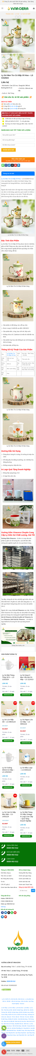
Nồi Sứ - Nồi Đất (7, 1001)
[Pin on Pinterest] (15, 165)
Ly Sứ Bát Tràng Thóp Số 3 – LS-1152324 (8, 677)
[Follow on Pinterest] (15, 912)
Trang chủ (10, 14)
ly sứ (10, 104)
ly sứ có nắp (14, 106)
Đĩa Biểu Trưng (20, 1030)
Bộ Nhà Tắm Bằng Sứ (17, 1028)
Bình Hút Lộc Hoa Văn (20, 1021)
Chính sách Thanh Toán (25, 884)
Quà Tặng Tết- (31, 1035)
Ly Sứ (17, 14)
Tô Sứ (13, 1017)
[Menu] (2, 8)
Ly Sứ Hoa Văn (19, 1007)
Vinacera (22, 1003)
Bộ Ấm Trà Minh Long (24, 1012)
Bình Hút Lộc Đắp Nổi (9, 1021)
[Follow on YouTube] (5, 916)
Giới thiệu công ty (6, 873)
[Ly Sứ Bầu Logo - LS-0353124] (27, 757)
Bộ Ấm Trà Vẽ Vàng (22, 1014)
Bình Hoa (26, 1023)
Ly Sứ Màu (26, 1007)
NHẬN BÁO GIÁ (8, 694)
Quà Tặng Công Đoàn (21, 1032)
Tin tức (3, 881)
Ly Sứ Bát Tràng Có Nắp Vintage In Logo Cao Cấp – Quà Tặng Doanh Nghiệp (26, 816)
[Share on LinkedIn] (18, 165)
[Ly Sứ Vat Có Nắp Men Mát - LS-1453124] (9, 802)
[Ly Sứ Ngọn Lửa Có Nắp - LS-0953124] (27, 709)
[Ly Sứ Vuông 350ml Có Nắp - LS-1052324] (9, 757)
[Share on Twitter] (9, 165)
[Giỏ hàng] (34, 8)
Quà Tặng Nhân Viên (22, 1035)
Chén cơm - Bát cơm (6, 1017)
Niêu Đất (24, 1026)
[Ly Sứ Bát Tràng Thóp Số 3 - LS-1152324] (9, 665)
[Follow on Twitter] (5, 912)
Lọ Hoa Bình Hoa (29, 999)
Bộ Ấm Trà (8, 999)
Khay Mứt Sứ (27, 1028)
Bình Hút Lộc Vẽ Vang (9, 1023)
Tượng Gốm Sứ (31, 1026)
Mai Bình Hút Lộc (19, 1023)
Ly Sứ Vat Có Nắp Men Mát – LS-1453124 (9, 814)
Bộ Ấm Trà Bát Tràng (18, 1010)
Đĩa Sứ (17, 1017)
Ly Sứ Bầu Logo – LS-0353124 (26, 769)
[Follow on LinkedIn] (2, 916)
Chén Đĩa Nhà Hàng (22, 1019)
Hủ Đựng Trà (31, 1014)
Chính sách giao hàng (25, 875)
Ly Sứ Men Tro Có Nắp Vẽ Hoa (11, 179)
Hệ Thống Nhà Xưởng (7, 878)
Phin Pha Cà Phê (8, 1010)
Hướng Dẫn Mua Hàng (25, 873)
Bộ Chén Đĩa (14, 999)
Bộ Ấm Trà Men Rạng (13, 1012)
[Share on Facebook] (6, 165)
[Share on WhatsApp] (2, 165)
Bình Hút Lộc (21, 999)
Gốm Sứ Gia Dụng (15, 1001)
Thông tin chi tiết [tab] (8, 173)
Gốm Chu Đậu (24, 1001)
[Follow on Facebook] (2, 912)
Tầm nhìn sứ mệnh (6, 875)
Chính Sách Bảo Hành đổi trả (9, 887)
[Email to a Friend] (12, 165)
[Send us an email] (8, 912)
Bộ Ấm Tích (26, 1010)
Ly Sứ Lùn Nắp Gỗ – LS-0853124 (9, 721)
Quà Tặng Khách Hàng (10, 1035)
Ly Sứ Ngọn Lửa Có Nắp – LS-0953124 (26, 722)
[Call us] (11, 912)
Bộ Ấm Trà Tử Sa (12, 1014)
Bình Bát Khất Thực (11, 1030)
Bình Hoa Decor (8, 1026)
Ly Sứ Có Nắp (25, 14)
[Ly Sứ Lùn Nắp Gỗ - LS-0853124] (9, 709)
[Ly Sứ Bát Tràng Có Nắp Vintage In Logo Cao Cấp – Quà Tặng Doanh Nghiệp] (27, 802)
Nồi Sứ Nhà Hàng (17, 1026)
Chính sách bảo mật (24, 881)
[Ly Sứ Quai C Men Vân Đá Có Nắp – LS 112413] (27, 665)
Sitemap (3, 906)
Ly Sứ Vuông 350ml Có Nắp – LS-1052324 (8, 770)
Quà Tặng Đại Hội (10, 1032)
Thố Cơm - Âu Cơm (24, 1017)
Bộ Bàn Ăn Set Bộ (12, 1019)
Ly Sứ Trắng (4, 1007)
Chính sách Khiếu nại (25, 878)
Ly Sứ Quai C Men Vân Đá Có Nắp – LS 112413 (26, 677)
